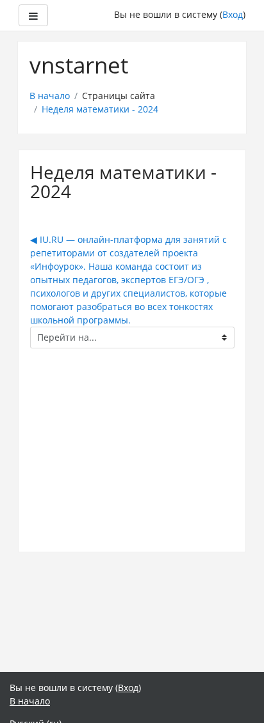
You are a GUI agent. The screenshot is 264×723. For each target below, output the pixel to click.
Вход (232, 14)
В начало (49, 95)
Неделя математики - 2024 (100, 109)
